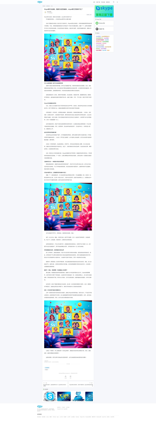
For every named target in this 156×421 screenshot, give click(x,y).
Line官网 (68, 416)
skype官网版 (106, 38)
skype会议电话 (98, 43)
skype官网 (107, 39)
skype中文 (98, 48)
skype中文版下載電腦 (100, 46)
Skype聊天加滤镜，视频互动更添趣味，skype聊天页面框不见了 (63, 9)
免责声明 (58, 407)
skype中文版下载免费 (100, 45)
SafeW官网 (112, 416)
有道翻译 (64, 416)
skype (108, 50)
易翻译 (51, 416)
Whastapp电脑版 (88, 416)
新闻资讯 (108, 2)
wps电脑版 (73, 416)
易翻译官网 (93, 416)
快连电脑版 (43, 416)
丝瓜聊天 (108, 416)
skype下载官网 (103, 48)
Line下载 (61, 416)
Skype (58, 416)
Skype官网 (49, 11)
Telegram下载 (82, 416)
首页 (94, 2)
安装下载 (98, 2)
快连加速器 (39, 416)
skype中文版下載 (108, 46)
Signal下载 (104, 416)
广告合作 (63, 407)
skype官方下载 (98, 41)
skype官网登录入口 (99, 38)
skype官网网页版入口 (105, 36)
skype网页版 (98, 36)
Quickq (47, 416)
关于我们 (67, 407)
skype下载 (104, 50)
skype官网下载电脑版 (100, 39)
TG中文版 (54, 416)
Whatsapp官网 (98, 416)
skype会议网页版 (105, 41)
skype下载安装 (98, 50)
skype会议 (104, 43)
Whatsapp (77, 416)
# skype (46, 369)
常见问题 (103, 2)
